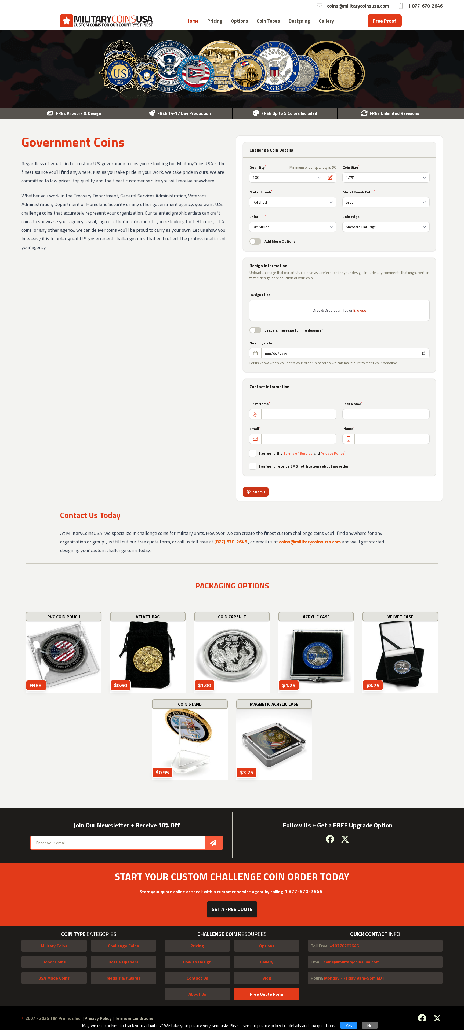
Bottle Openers (123, 962)
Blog (266, 978)
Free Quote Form (266, 994)
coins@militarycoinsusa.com (310, 541)
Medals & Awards (123, 978)
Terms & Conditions (134, 1018)
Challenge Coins (123, 946)
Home (192, 20)
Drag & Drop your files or (339, 310)
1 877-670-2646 (303, 891)
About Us (197, 994)
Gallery (326, 20)
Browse (359, 310)
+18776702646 (335, 946)
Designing (299, 20)
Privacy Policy (332, 453)
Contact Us (197, 978)
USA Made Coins (54, 978)
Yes (349, 1025)
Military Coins (54, 946)
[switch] (255, 241)
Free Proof (384, 20)
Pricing (214, 20)
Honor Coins (54, 962)
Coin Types (268, 20)
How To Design (197, 962)
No (369, 1025)
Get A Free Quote (232, 909)
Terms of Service (298, 453)
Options (239, 20)
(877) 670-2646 (231, 541)
